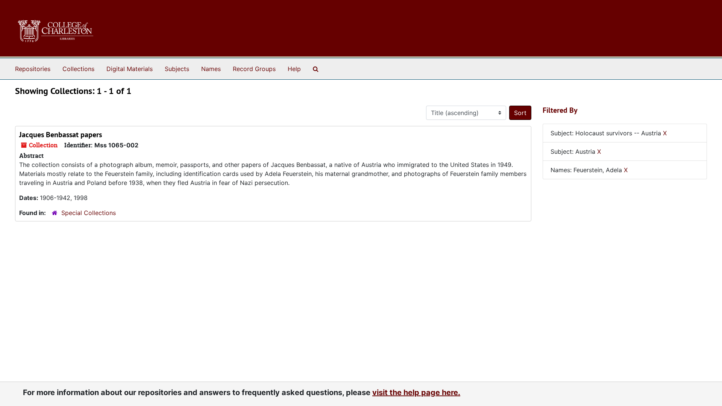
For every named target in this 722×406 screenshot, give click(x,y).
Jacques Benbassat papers (60, 134)
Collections (78, 69)
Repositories (32, 69)
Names (211, 69)
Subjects (177, 69)
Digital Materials (129, 69)
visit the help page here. (416, 392)
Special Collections (88, 213)
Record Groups (254, 69)
